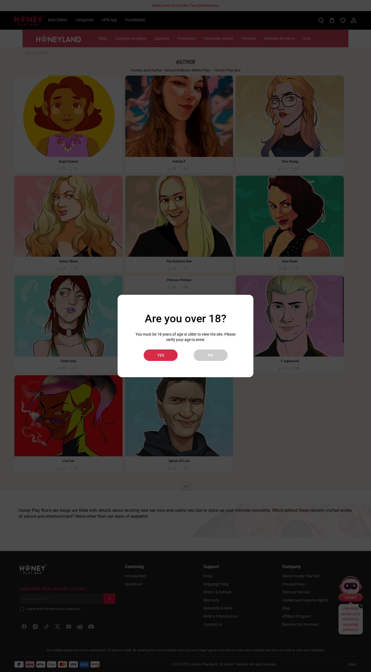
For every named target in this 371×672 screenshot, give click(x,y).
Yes (160, 355)
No (210, 355)
